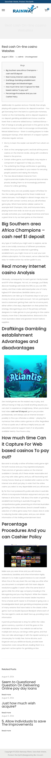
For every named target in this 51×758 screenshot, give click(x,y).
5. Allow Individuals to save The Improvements (24, 723)
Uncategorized (31, 57)
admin (20, 57)
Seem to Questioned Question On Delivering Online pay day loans (20, 685)
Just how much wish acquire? (18, 705)
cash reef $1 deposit (19, 411)
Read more (6, 694)
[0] (46, 10)
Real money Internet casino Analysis (21, 77)
